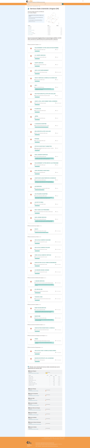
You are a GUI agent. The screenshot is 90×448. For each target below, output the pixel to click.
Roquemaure (29, 34)
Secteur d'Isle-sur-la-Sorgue (34, 407)
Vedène (29, 31)
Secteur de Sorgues (33, 412)
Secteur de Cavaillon (33, 403)
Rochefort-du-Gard (30, 32)
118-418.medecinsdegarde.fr (56, 438)
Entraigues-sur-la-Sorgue (30, 33)
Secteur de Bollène (33, 417)
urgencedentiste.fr (62, 438)
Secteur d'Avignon (32, 371)
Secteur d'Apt (31, 398)
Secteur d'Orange (32, 388)
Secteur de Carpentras (33, 393)
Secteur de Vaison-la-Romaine (35, 422)
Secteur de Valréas (33, 427)
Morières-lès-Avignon (30, 30)
